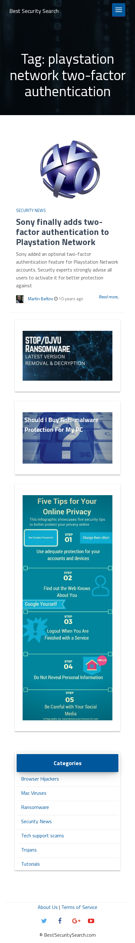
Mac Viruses (33, 793)
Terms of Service (79, 907)
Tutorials (30, 864)
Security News (31, 210)
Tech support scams (42, 835)
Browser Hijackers (40, 778)
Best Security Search (34, 11)
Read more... (109, 296)
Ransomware (35, 807)
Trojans (29, 849)
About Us (48, 907)
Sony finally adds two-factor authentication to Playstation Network (62, 232)
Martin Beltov (40, 298)
